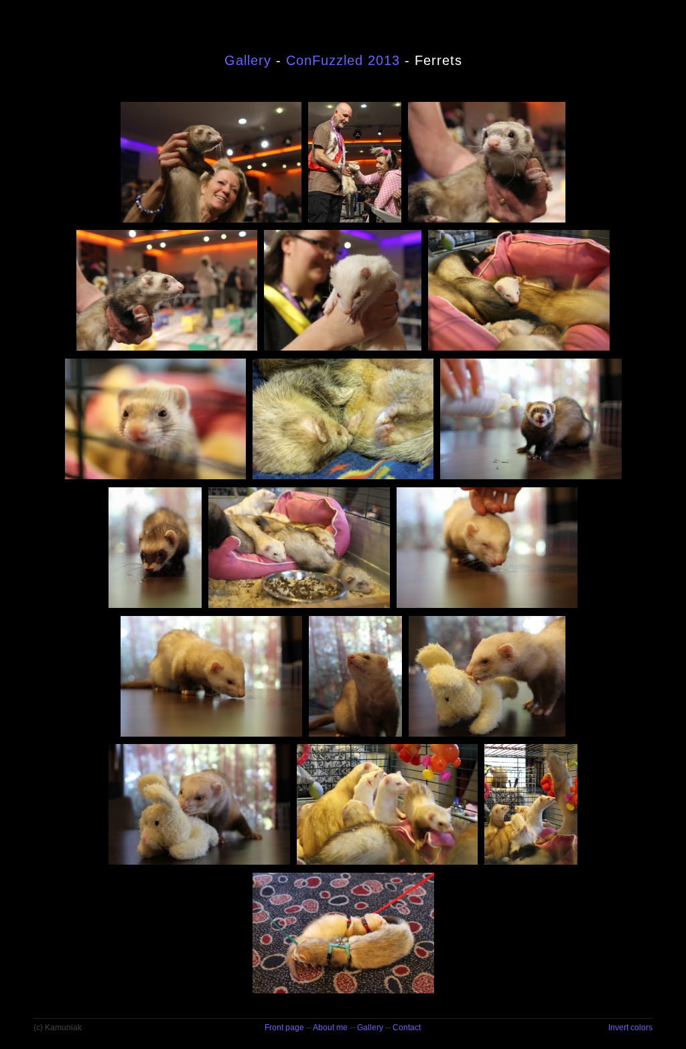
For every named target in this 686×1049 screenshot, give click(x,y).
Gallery (247, 60)
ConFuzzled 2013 (343, 60)
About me (330, 1027)
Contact (407, 1027)
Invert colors (630, 1027)
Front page (284, 1027)
